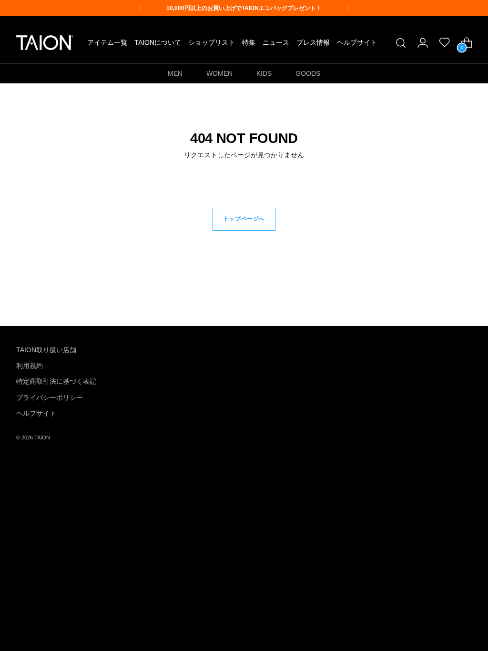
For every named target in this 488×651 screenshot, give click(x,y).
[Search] (400, 42)
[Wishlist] (444, 42)
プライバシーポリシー (49, 397)
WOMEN (219, 73)
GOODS (307, 73)
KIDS (264, 73)
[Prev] (140, 8)
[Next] (347, 8)
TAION (42, 437)
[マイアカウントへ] (422, 42)
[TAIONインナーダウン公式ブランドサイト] (44, 43)
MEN (175, 73)
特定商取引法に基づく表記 (56, 381)
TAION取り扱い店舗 (46, 350)
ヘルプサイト (36, 413)
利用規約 (29, 365)
